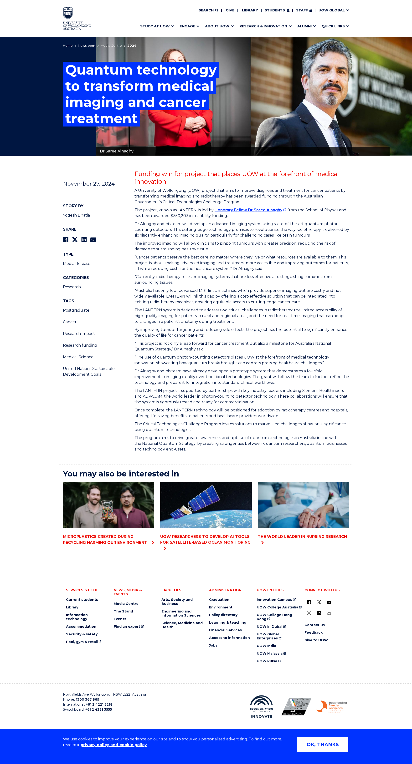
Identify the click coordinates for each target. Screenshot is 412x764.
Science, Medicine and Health (182, 625)
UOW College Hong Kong (274, 617)
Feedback (313, 633)
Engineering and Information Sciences (181, 613)
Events (120, 619)
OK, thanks (323, 744)
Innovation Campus (274, 600)
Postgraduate (76, 310)
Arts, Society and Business (177, 602)
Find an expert (127, 627)
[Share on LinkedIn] (84, 239)
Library (250, 10)
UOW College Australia (277, 607)
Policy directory (223, 615)
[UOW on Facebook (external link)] (309, 602)
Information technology (77, 617)
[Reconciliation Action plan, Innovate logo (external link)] (261, 706)
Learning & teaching (227, 623)
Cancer (70, 322)
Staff (302, 10)
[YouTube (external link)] (329, 603)
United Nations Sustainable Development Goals (89, 371)
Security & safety (82, 634)
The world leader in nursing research (302, 536)
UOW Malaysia (270, 654)
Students (275, 10)
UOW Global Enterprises (268, 636)
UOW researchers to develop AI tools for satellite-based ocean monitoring (205, 539)
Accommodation (81, 627)
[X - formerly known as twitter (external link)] (319, 602)
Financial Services (225, 630)
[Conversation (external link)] (329, 613)
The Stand (123, 611)
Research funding (80, 345)
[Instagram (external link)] (309, 612)
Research (72, 287)
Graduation (219, 600)
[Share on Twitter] (75, 239)
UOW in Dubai (269, 627)
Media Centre (111, 45)
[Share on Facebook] (65, 239)
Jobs (213, 645)
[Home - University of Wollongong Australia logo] (77, 18)
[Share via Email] (93, 239)
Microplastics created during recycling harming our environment (105, 539)
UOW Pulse (267, 661)
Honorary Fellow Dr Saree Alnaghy (248, 210)
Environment (220, 607)
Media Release (76, 263)
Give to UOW (316, 640)
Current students (82, 600)
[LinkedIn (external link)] (319, 612)
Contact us (314, 625)
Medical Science (78, 357)
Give (230, 10)
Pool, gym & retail (82, 642)
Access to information (229, 638)
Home (68, 45)
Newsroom (86, 45)
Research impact (79, 333)
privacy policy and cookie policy (114, 745)
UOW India (266, 646)
